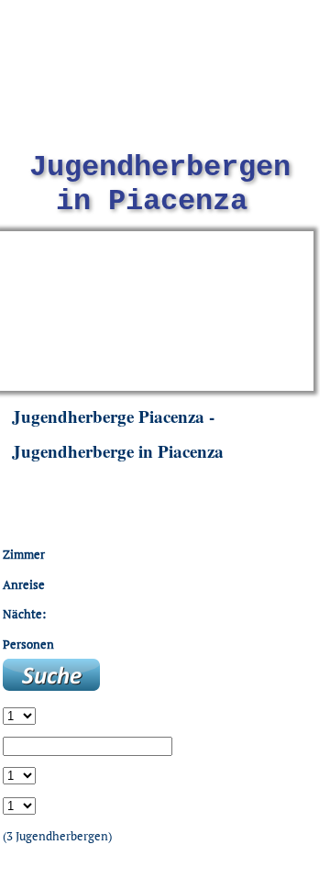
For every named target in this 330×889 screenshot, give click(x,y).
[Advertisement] (155, 309)
